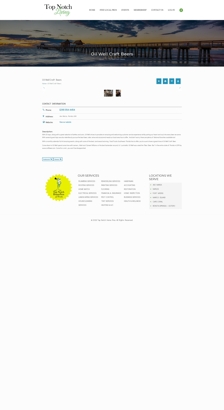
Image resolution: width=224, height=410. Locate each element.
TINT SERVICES (107, 201)
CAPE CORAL (158, 201)
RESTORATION (130, 189)
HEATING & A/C (107, 205)
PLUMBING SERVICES (87, 181)
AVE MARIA (157, 184)
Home (101, 59)
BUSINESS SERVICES (132, 197)
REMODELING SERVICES (110, 181)
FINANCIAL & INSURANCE (111, 193)
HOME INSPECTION (132, 193)
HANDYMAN (128, 181)
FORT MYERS (158, 193)
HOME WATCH (84, 189)
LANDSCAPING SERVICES (88, 197)
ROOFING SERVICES (86, 185)
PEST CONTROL (107, 197)
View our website (65, 122)
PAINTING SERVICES (109, 185)
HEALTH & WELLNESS (132, 201)
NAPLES (156, 189)
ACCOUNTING (129, 185)
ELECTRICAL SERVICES (87, 193)
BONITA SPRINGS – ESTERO (164, 206)
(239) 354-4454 (67, 109)
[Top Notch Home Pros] (58, 10)
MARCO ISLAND (159, 197)
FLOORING (105, 189)
